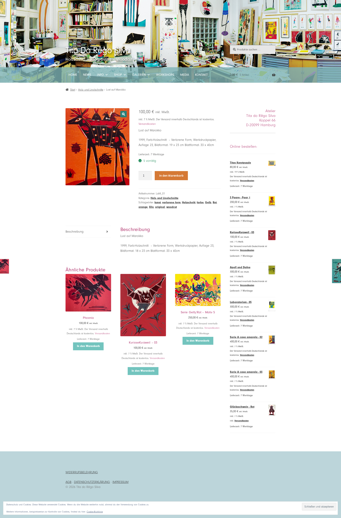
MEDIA (184, 75)
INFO (100, 75)
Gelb (208, 202)
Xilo (151, 207)
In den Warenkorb (171, 175)
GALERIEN (139, 75)
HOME (72, 75)
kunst (158, 202)
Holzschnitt (188, 202)
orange (143, 207)
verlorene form (171, 202)
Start (72, 89)
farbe (200, 202)
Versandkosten (147, 124)
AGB (68, 482)
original (160, 207)
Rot (215, 202)
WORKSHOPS (165, 75)
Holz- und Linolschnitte (90, 89)
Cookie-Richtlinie (95, 511)
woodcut (171, 207)
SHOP (118, 75)
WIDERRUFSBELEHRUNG (82, 472)
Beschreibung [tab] (74, 231)
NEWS (87, 75)
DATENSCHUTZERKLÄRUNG (92, 482)
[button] (123, 114)
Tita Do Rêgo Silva (98, 50)
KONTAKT (201, 75)
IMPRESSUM (120, 482)
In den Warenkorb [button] (88, 346)
